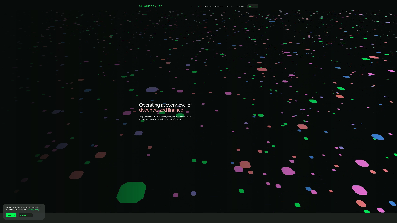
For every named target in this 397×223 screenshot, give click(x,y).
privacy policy (34, 210)
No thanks (23, 215)
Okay (9, 215)
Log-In (253, 6)
